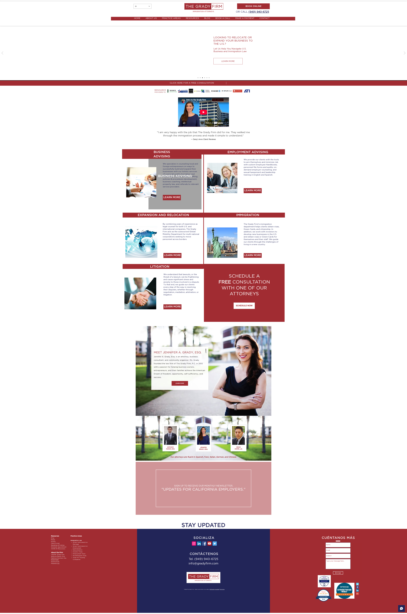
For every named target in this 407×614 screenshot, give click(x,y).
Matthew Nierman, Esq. (59, 558)
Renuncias (222, 589)
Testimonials (55, 561)
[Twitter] (215, 543)
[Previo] (2, 53)
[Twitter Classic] (357, 584)
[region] (203, 488)
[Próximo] (404, 53)
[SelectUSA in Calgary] (204, 77)
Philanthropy (55, 563)
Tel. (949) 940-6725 (203, 559)
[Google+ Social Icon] (357, 593)
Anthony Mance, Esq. (58, 556)
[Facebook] (204, 543)
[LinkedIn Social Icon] (357, 590)
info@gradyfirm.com (203, 563)
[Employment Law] (200, 77)
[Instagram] (194, 543)
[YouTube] (209, 543)
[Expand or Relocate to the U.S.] (202, 77)
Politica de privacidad (214, 589)
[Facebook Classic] (357, 587)
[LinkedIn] (199, 543)
